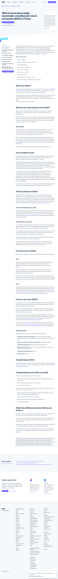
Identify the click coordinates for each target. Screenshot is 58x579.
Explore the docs (47, 493)
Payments (18, 539)
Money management (34, 526)
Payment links (18, 537)
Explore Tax (32, 492)
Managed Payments (20, 535)
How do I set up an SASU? (7, 59)
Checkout (18, 518)
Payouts (17, 540)
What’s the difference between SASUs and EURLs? (8, 67)
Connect (17, 521)
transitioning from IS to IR (44, 202)
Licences (46, 523)
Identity (17, 529)
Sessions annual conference (49, 516)
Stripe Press (46, 538)
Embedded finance (33, 518)
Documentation (33, 558)
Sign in (44, 2)
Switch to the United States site (35, 576)
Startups (31, 512)
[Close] (55, 573)
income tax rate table (30, 215)
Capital (17, 516)
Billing (17, 515)
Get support (46, 544)
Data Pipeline (18, 524)
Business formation (15, 6)
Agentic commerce (33, 513)
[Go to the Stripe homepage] (3, 509)
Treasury (17, 550)
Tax (16, 546)
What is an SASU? (5, 47)
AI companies (32, 531)
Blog (45, 513)
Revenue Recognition (20, 543)
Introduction (4, 45)
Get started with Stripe (8, 22)
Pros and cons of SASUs (7, 57)
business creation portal (31, 324)
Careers (45, 535)
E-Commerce (32, 516)
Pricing (33, 2)
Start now (5, 490)
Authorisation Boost (20, 513)
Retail (31, 545)
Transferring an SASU (6, 61)
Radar (17, 542)
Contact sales (51, 2)
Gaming (31, 534)
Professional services (34, 542)
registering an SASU (35, 325)
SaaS (31, 529)
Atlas (17, 512)
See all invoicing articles (7, 463)
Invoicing (17, 531)
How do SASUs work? (6, 53)
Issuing (17, 532)
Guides (45, 510)
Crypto (17, 523)
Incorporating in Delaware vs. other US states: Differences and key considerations (34, 464)
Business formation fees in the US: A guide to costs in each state (30, 461)
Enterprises (32, 510)
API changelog (33, 563)
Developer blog (33, 568)
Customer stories (47, 512)
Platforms (32, 528)
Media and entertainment (35, 539)
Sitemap (45, 524)
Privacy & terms (47, 518)
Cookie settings (47, 526)
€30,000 (22, 142)
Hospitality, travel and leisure (35, 535)
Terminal (17, 548)
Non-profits (32, 540)
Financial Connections (20, 528)
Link (16, 534)
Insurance (32, 537)
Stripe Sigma (18, 545)
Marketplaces (32, 524)
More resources (5, 6)
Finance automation (34, 520)
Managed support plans (48, 546)
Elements (18, 526)
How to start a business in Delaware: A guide (26, 462)
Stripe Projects (33, 566)
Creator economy (33, 532)
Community (46, 515)
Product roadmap (47, 533)
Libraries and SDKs (33, 565)
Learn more (46, 28)
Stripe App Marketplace (34, 551)
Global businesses (33, 521)
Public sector (32, 543)
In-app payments (33, 523)
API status (32, 562)
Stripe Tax (38, 241)
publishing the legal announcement (33, 319)
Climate (17, 520)
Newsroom (46, 537)
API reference (32, 560)
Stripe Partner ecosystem (35, 552)
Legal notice (46, 527)
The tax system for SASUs (7, 55)
